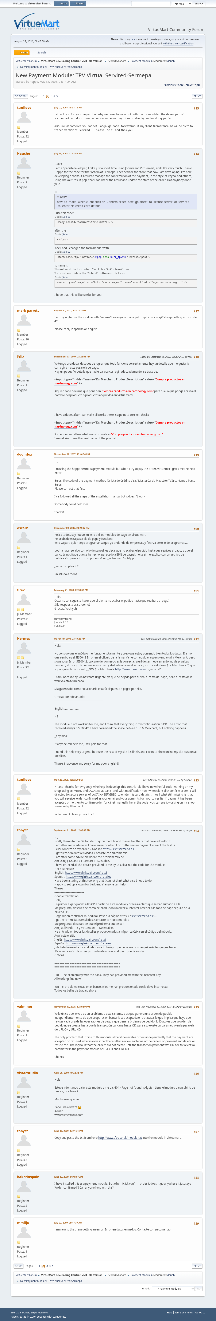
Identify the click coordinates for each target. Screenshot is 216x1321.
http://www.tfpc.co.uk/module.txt (120, 1138)
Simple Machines (39, 1312)
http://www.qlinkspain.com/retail (86, 872)
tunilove (24, 107)
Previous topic (173, 85)
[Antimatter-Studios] (18, 672)
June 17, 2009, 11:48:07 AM (68, 1176)
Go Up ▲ (200, 1312)
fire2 (21, 590)
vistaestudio (27, 1072)
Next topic (193, 85)
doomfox (24, 454)
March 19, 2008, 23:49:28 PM (69, 638)
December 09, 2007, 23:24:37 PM (71, 527)
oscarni (23, 528)
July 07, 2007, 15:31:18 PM (68, 107)
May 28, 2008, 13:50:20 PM (68, 779)
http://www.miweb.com (130, 669)
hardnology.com (65, 383)
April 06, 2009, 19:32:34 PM (68, 1072)
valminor (24, 1006)
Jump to (146, 1288)
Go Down (21, 96)
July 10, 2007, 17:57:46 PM (68, 153)
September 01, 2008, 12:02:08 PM (72, 830)
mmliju (23, 1222)
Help (169, 1312)
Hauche (23, 153)
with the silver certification (178, 43)
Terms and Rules (184, 1312)
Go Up (18, 1266)
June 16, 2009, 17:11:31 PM (68, 1130)
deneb (171, 61)
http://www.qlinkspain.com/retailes (88, 876)
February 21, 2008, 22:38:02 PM (71, 590)
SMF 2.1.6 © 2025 (20, 1312)
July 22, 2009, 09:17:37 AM (68, 1222)
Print (197, 96)
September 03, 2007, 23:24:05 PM (72, 356)
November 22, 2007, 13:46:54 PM (72, 454)
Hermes (23, 638)
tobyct (22, 830)
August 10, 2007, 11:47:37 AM (70, 310)
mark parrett (28, 310)
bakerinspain (28, 1176)
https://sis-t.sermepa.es (118, 849)
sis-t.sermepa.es (142, 916)
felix (20, 356)
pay (133, 39)
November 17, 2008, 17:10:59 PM (72, 1006)
